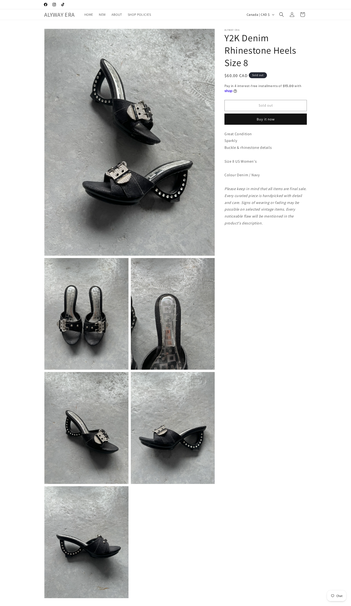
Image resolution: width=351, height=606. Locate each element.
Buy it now (266, 119)
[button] (281, 14)
